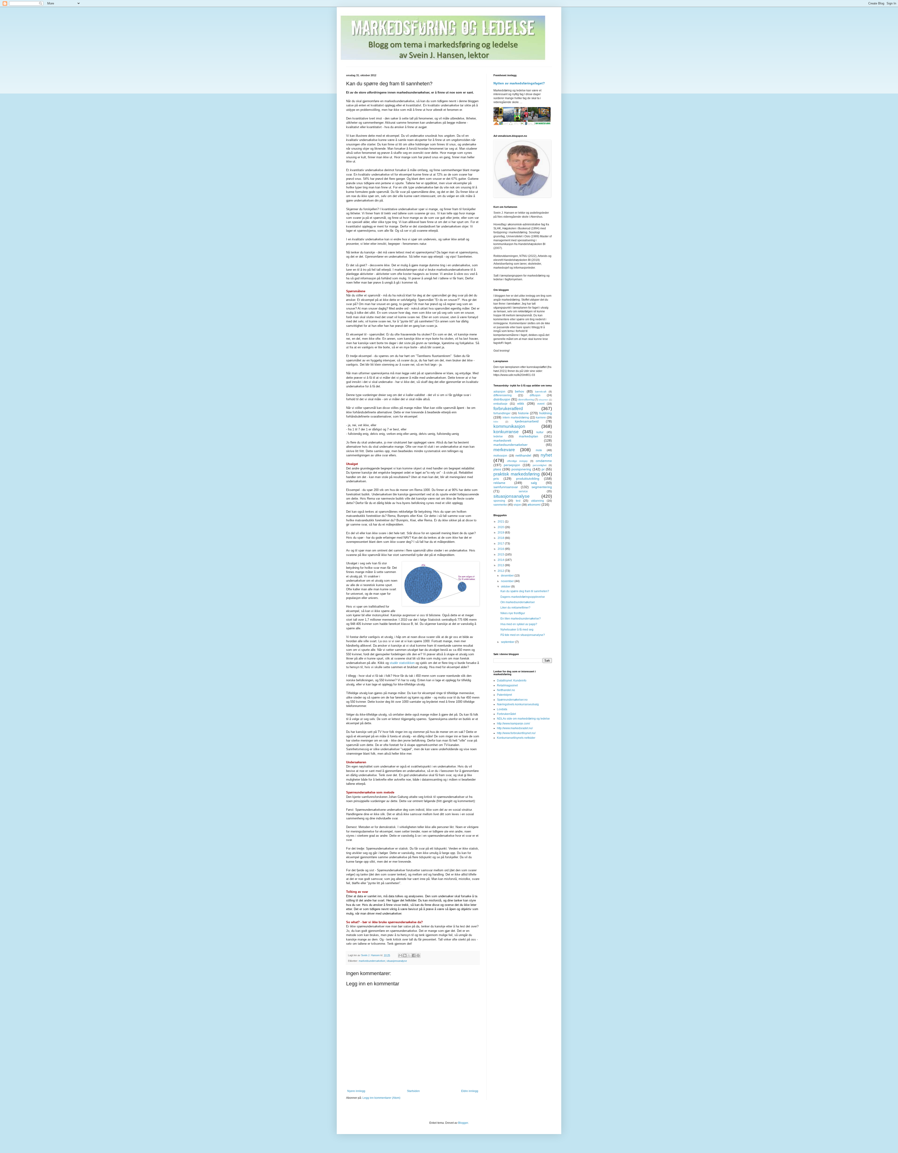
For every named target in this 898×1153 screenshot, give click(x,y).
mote (539, 450)
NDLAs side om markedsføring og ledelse (523, 718)
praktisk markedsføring (516, 474)
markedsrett (502, 440)
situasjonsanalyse (397, 960)
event (540, 403)
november (507, 581)
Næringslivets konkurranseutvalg (518, 704)
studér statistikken (402, 663)
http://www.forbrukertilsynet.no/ (516, 733)
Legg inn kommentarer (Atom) (381, 1097)
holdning (545, 413)
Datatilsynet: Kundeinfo (511, 680)
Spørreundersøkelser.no (512, 699)
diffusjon (535, 395)
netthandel (523, 455)
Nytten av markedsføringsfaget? (519, 83)
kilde (495, 421)
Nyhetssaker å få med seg (516, 629)
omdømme (544, 461)
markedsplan (528, 436)
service (523, 491)
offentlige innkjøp (517, 461)
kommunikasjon (509, 426)
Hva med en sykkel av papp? (518, 624)
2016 (501, 549)
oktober (506, 586)
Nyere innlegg (356, 1091)
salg (534, 483)
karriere (541, 417)
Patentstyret (504, 694)
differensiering (502, 395)
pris (496, 478)
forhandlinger (502, 413)
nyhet (546, 455)
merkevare (504, 449)
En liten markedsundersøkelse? (520, 618)
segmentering (542, 487)
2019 (501, 532)
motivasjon (500, 455)
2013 (501, 565)
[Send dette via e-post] (400, 955)
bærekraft (540, 391)
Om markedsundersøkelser (517, 602)
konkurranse (506, 431)
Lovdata (502, 709)
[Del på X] (409, 955)
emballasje (500, 403)
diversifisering (526, 399)
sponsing (499, 500)
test (518, 500)
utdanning (537, 500)
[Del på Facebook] (413, 955)
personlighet (540, 465)
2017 (501, 543)
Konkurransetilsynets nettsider (516, 737)
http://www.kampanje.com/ (513, 723)
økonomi (534, 504)
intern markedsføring (516, 417)
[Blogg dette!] (404, 955)
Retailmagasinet (507, 685)
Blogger (463, 1122)
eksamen (543, 399)
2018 (501, 538)
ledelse (498, 436)
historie (523, 413)
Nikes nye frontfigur (512, 613)
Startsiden (413, 1091)
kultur (539, 432)
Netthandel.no (506, 690)
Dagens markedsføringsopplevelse (522, 596)
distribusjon (501, 399)
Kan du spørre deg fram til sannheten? (524, 591)
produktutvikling (527, 478)
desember (507, 575)
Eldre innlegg (469, 1091)
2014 (501, 560)
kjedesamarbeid (527, 421)
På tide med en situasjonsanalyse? (522, 635)
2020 (501, 527)
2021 (501, 521)
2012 (501, 571)
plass (497, 469)
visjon (517, 504)
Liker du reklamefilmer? (515, 607)
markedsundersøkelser (372, 960)
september (508, 642)
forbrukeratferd (508, 408)
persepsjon (512, 465)
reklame (499, 483)
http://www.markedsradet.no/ (515, 728)
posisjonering (521, 469)
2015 (501, 554)
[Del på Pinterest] (418, 955)
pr (543, 469)
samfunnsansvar (505, 487)
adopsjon (499, 391)
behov (519, 391)
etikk (520, 403)
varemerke (500, 504)
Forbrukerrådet (506, 714)
